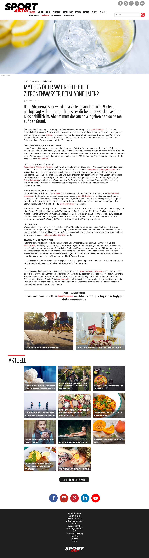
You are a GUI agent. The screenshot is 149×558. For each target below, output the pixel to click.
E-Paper (103, 12)
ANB (74, 531)
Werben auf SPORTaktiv (75, 526)
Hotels (86, 12)
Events (94, 12)
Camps (78, 12)
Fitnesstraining (34, 15)
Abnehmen (43, 159)
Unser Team (74, 536)
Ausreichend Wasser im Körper (38, 167)
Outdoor (57, 12)
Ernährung (45, 15)
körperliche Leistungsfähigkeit (101, 169)
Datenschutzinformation (74, 518)
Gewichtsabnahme (65, 296)
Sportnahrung (56, 15)
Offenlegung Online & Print (74, 528)
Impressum (74, 538)
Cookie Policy (74, 523)
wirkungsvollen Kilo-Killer (55, 235)
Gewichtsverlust (96, 130)
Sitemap (74, 541)
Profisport (68, 12)
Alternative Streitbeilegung (74, 533)
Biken (48, 12)
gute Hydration (84, 196)
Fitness (32, 12)
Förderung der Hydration (91, 271)
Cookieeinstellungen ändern (74, 520)
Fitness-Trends (69, 15)
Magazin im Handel (74, 515)
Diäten (49, 135)
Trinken (57, 193)
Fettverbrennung (31, 180)
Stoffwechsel (29, 245)
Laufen (40, 12)
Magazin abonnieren (74, 513)
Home (26, 81)
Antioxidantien (63, 279)
